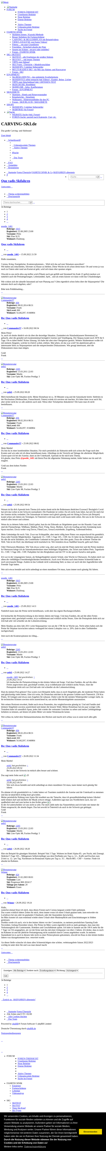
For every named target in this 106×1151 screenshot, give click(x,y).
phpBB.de (31, 1028)
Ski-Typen (16, 1110)
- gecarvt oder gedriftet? (30, 49)
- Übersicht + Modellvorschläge (31, 64)
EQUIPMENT (13, 74)
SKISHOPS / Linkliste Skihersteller (27, 107)
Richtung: (61, 970)
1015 (18, 229)
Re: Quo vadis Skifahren (15, 318)
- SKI (17, 72)
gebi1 (3, 366)
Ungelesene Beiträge (27, 1061)
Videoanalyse (18, 1093)
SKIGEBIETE (13, 92)
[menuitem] (23, 145)
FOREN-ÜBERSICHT (28, 12)
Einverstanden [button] (90, 1132)
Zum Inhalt (6, 135)
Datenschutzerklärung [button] (35, 1146)
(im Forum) (23, 109)
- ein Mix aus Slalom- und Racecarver (39, 69)
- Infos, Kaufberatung (27, 87)
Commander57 (7, 300)
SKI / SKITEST (14, 54)
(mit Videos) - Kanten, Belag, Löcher (41, 79)
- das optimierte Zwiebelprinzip (35, 77)
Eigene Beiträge (25, 1066)
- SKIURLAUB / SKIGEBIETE (29, 102)
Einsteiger (16, 1086)
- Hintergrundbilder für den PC (30, 99)
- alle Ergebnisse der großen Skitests (32, 57)
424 (17, 874)
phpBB (15, 1024)
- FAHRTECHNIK (23, 52)
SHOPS (10, 104)
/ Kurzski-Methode (27, 34)
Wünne (4, 872)
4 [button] (7, 219)
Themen (24, 24)
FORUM (11, 9)
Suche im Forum (25, 29)
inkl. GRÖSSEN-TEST (34, 82)
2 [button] (7, 214)
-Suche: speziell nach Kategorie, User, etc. (34, 117)
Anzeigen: (8, 970)
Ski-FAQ (16, 1105)
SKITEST (16, 1103)
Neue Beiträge (24, 1063)
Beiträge (27, 14)
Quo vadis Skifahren (15, 181)
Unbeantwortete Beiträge (28, 1076)
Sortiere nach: (33, 970)
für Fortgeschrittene (28, 37)
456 (17, 303)
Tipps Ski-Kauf (19, 1108)
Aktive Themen (24, 1073)
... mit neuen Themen (26, 59)
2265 (18, 369)
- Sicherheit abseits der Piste (29, 47)
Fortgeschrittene (19, 1088)
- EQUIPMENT (22, 89)
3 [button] (7, 216)
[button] (7, 221)
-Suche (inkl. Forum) (26, 114)
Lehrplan (16, 1091)
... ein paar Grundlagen (25, 44)
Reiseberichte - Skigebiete (23, 97)
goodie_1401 (7, 226)
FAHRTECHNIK (14, 32)
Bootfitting (23, 84)
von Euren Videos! (29, 42)
